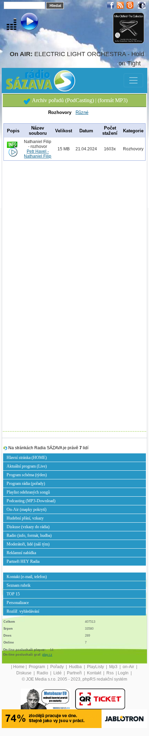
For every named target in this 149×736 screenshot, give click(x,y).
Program (37, 666)
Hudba (76, 666)
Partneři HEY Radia (23, 561)
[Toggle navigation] (133, 80)
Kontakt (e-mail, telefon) (27, 576)
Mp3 (114, 666)
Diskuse (24, 673)
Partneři (75, 673)
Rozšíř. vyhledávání (23, 611)
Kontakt (94, 673)
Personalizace (18, 602)
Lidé (58, 673)
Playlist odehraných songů (28, 492)
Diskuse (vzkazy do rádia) (28, 526)
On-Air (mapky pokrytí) (26, 509)
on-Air (129, 666)
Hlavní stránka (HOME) (27, 457)
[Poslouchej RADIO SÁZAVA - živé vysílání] (24, 22)
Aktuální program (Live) (27, 466)
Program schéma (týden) (27, 474)
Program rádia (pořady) (26, 483)
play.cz (47, 654)
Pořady (57, 666)
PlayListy (96, 666)
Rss (110, 673)
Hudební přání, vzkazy (25, 518)
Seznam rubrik (18, 585)
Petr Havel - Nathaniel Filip (37, 154)
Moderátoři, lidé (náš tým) (28, 544)
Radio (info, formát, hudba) (29, 535)
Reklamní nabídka (21, 552)
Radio (43, 673)
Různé (82, 112)
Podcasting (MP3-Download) (31, 500)
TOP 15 (13, 594)
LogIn (124, 673)
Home (19, 666)
